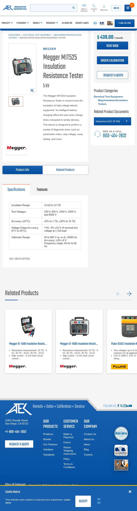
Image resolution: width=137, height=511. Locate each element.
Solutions (48, 449)
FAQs (66, 459)
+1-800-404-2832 (124, 23)
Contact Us (90, 434)
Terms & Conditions (69, 466)
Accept (83, 501)
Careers (88, 454)
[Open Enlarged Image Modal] (32, 90)
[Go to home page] (15, 8)
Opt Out (99, 501)
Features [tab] (42, 189)
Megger (49, 48)
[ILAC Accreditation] (121, 433)
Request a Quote (19, 444)
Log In (116, 8)
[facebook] (118, 406)
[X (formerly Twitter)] (121, 406)
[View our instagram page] (124, 406)
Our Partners (50, 444)
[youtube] (130, 406)
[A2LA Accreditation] (121, 450)
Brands (47, 439)
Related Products (65, 170)
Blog (86, 449)
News (87, 444)
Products (48, 434)
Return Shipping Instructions (69, 450)
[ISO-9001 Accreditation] (121, 465)
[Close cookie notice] (130, 491)
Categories (14, 35)
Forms (67, 442)
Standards (48, 454)
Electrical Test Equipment (37, 35)
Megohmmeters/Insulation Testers (113, 102)
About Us (89, 439)
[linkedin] (127, 406)
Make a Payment (68, 436)
